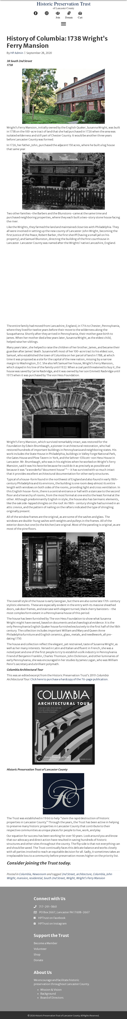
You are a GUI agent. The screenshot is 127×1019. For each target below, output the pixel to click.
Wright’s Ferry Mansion (90, 878)
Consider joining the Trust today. (39, 863)
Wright (70, 878)
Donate (38, 960)
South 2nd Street (54, 878)
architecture (83, 874)
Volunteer (40, 949)
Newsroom (39, 874)
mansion (22, 878)
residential (35, 878)
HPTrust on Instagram (52, 923)
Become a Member (45, 943)
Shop (37, 954)
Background (48, 993)
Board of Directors (52, 997)
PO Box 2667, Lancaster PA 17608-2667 (64, 912)
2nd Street (68, 874)
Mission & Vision (51, 989)
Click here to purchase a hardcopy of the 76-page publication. (69, 679)
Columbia (25, 874)
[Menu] (63, 24)
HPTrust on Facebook (51, 918)
